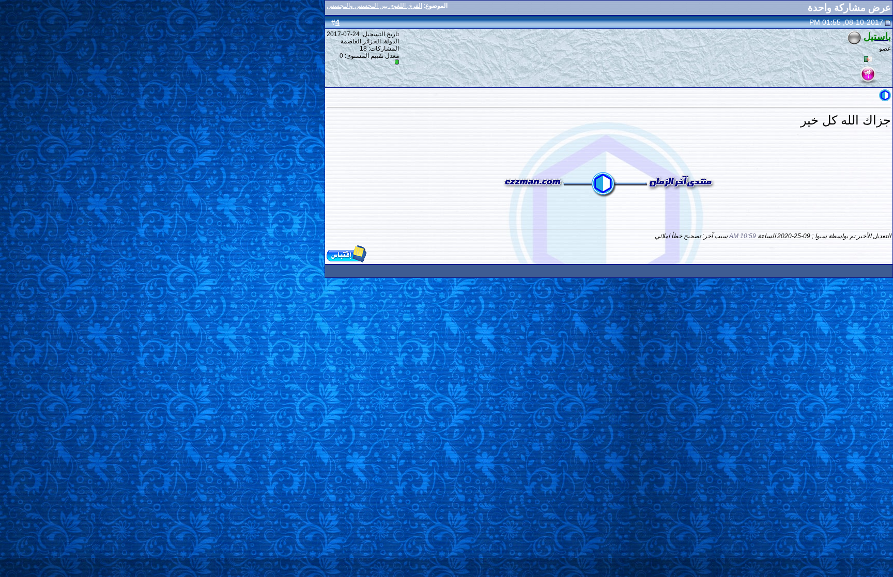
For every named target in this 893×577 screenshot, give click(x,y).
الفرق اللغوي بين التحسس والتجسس (374, 5)
